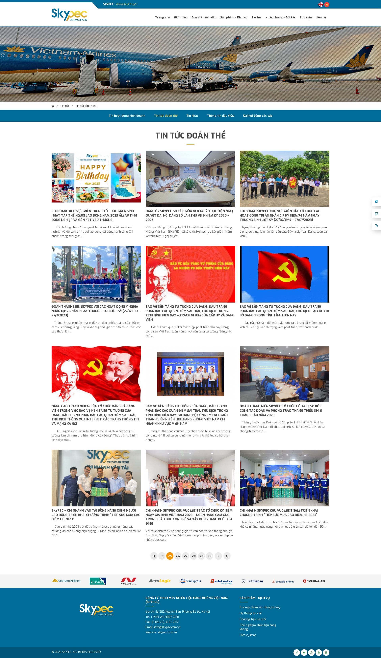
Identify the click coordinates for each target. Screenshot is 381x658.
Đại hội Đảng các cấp (257, 116)
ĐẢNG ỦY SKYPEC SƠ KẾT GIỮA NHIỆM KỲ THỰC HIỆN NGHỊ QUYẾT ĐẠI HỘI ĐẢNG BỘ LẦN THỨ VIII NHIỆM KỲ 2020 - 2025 (189, 215)
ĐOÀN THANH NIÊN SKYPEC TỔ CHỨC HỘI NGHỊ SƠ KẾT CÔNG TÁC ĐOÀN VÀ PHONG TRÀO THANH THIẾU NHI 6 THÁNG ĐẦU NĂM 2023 (281, 410)
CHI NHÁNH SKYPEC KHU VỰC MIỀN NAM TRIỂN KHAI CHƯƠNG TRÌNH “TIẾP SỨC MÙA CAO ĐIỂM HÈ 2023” (279, 512)
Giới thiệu (181, 17)
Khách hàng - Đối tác (281, 17)
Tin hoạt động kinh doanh (127, 116)
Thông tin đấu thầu (221, 116)
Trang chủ (162, 17)
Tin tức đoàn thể (86, 106)
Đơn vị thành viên (203, 17)
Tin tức (256, 17)
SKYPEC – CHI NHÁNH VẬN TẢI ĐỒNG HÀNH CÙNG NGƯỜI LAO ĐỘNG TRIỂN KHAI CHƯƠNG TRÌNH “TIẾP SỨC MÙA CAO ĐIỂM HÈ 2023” (96, 514)
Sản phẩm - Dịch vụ (233, 17)
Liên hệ (321, 17)
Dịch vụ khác (248, 635)
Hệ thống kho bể (251, 613)
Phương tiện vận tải (253, 619)
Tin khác (192, 116)
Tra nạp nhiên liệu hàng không (260, 607)
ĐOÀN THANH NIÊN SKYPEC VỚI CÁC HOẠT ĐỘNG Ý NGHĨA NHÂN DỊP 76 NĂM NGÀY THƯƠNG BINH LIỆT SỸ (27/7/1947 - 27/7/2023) (96, 310)
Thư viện (306, 17)
